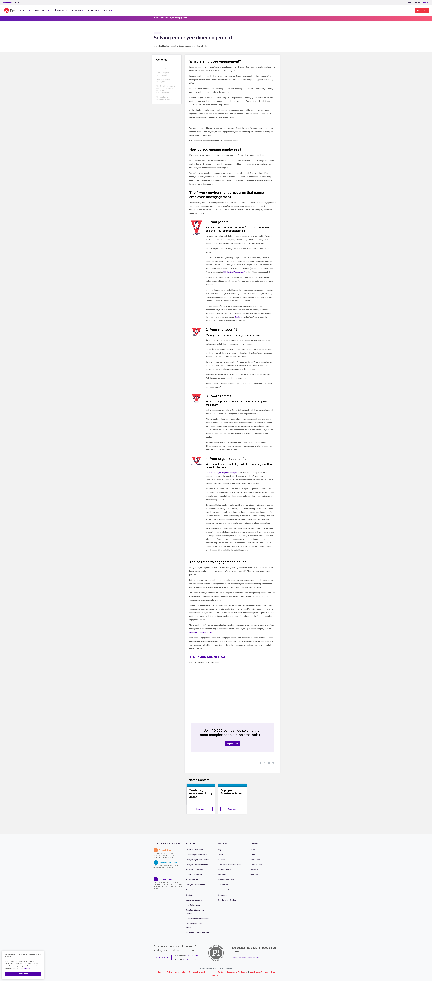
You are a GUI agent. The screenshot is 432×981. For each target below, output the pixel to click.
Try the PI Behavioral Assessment (245, 957)
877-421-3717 (189, 959)
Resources (92, 10)
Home (156, 18)
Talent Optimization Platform (167, 843)
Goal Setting (190, 895)
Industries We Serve (225, 890)
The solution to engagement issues (164, 98)
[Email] (269, 763)
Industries (76, 10)
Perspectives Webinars (226, 880)
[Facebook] (264, 763)
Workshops (222, 875)
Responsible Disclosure (237, 972)
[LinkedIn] (260, 763)
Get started (421, 10)
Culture (252, 854)
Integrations (222, 860)
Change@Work (255, 860)
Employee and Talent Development (198, 932)
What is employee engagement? (163, 74)
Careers (253, 849)
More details (25, 968)
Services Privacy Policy (199, 972)
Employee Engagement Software (197, 860)
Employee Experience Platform (197, 865)
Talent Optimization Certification (229, 865)
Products (24, 10)
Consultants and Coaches (227, 900)
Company (254, 843)
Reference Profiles (224, 870)
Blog (219, 849)
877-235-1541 (191, 956)
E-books (221, 854)
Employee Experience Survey (196, 885)
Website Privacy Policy (176, 972)
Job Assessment (192, 880)
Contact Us (254, 870)
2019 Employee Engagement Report (223, 473)
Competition (222, 895)
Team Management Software (196, 854)
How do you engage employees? (164, 80)
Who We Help (60, 10)
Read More (200, 809)
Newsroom (254, 875)
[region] (23, 965)
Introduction (161, 68)
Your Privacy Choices (259, 972)
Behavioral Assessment (194, 870)
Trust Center (218, 972)
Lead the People (223, 885)
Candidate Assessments (194, 849)
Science (106, 10)
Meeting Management (194, 900)
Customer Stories (256, 865)
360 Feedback (191, 890)
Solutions (190, 843)
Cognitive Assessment (194, 875)
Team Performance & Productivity (198, 919)
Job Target (239, 317)
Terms (160, 972)
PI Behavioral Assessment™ (234, 272)
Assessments (41, 10)
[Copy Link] (273, 763)
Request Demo (232, 744)
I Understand (23, 974)
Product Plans (163, 957)
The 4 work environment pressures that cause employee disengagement (165, 89)
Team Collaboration (193, 905)
